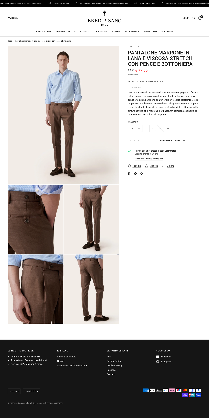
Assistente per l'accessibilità (72, 365)
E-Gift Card (150, 31)
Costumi (85, 31)
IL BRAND (62, 351)
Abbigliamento (64, 31)
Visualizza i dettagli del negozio (149, 159)
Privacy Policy (114, 361)
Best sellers (43, 31)
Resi (109, 356)
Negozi (60, 361)
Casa (10, 41)
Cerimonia (101, 31)
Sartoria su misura (66, 356)
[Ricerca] (194, 18)
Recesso (111, 370)
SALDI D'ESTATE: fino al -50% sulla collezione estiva (102, 3)
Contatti (111, 374)
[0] (199, 18)
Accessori (131, 31)
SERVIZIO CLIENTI (117, 351)
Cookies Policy (114, 365)
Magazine (167, 31)
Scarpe (115, 31)
